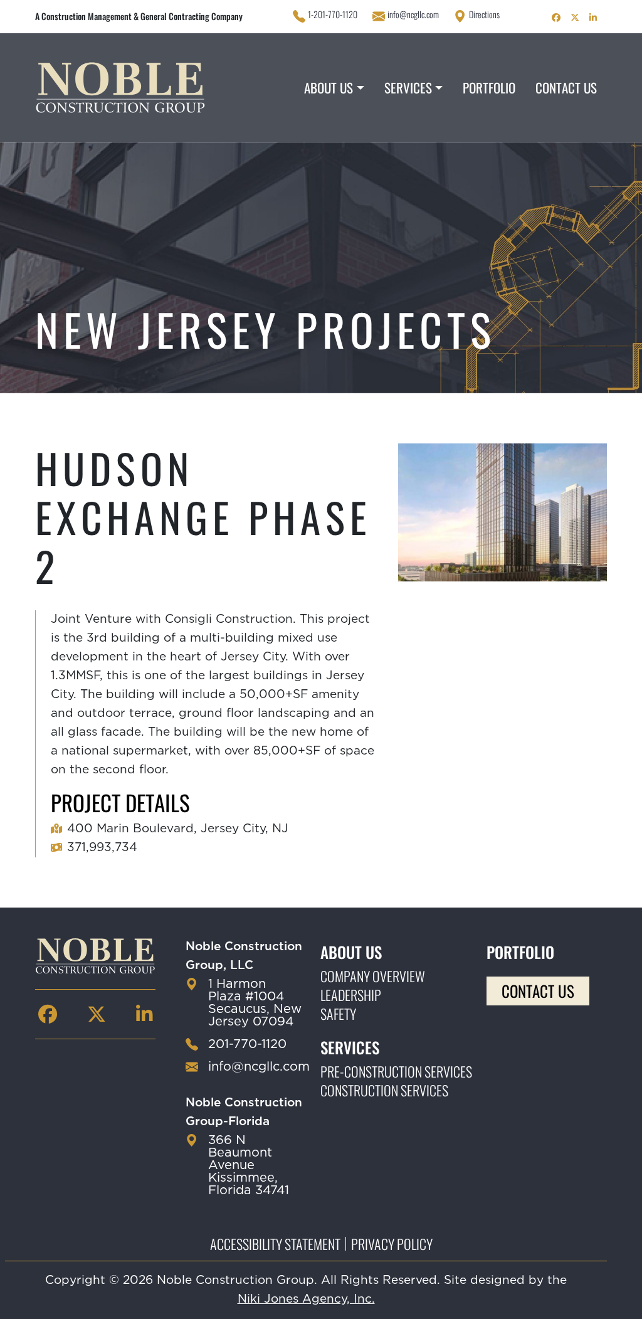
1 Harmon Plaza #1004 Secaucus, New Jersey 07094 (255, 1003)
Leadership (350, 994)
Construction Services (384, 1090)
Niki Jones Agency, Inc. (306, 1299)
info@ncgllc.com (413, 14)
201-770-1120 (247, 1044)
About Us (328, 87)
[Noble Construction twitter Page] (575, 16)
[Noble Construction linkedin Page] (593, 16)
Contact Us (566, 87)
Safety (338, 1013)
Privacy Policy (392, 1244)
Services (408, 87)
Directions (484, 14)
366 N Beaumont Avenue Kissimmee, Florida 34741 (248, 1165)
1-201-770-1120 (332, 14)
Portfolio (489, 87)
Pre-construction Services (396, 1071)
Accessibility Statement (275, 1244)
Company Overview (372, 976)
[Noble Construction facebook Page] (556, 16)
